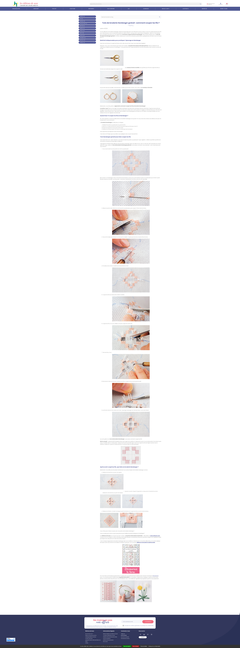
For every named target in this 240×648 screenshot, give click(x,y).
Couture (72, 8)
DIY (129, 8)
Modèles (204, 8)
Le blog (86, 642)
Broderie (91, 8)
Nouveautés (16, 8)
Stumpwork (155, 575)
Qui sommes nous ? (89, 633)
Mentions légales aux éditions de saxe (110, 633)
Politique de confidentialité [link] (154, 646)
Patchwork (111, 8)
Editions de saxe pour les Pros (90, 635)
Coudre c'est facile (88, 638)
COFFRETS (186, 8)
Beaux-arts (165, 8)
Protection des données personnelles (110, 636)
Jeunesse (146, 8)
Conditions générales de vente (109, 635)
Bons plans (224, 8)
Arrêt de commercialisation (108, 640)
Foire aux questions (106, 638)
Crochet (36, 8)
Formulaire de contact (125, 638)
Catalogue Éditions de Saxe (90, 636)
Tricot (54, 8)
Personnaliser (143, 646)
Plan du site (105, 641)
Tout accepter (127, 646)
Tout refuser (135, 646)
